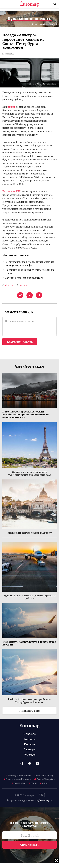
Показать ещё (29, 710)
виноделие (18, 783)
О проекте (29, 733)
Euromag (29, 4)
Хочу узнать (29, 845)
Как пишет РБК (11, 191)
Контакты (30, 739)
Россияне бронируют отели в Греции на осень (30, 271)
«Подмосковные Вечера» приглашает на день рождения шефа (30, 263)
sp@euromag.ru (43, 800)
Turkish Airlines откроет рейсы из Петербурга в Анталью (29, 700)
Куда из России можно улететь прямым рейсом (29, 597)
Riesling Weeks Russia (18, 775)
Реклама (29, 744)
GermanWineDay (43, 775)
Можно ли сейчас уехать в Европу (30, 532)
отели (33, 783)
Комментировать (20, 342)
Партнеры (30, 749)
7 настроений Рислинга (17, 779)
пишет (11, 106)
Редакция (30, 754)
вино (44, 783)
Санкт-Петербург (44, 779)
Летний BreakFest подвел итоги (24, 277)
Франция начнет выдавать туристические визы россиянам (29, 473)
